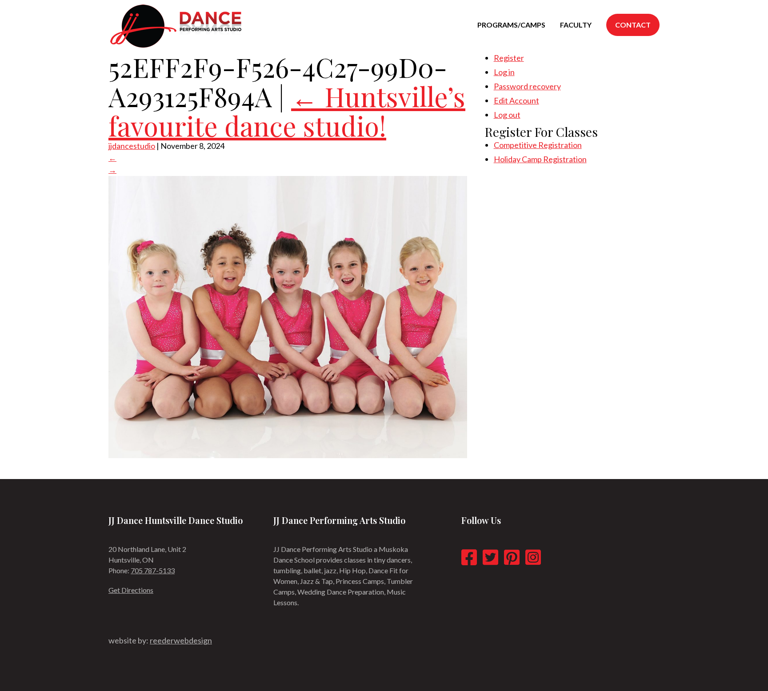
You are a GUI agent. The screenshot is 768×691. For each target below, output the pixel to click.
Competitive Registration (538, 145)
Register (509, 58)
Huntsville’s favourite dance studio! (286, 110)
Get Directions (130, 590)
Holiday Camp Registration (540, 159)
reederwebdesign (181, 640)
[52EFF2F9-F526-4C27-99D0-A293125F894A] (287, 455)
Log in (504, 72)
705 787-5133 (153, 570)
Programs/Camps (511, 24)
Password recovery (527, 86)
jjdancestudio (131, 146)
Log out (507, 115)
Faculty (576, 24)
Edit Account (516, 100)
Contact (633, 24)
